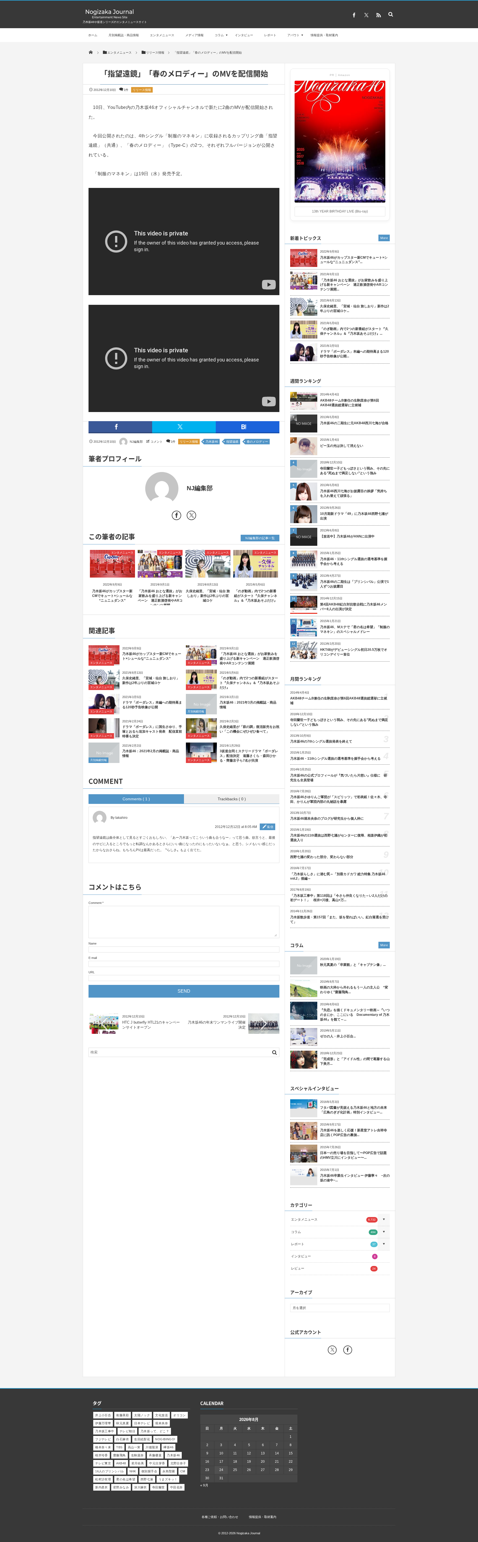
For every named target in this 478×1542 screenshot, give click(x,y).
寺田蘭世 (158, 1487)
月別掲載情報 (196, 711)
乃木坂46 (212, 441)
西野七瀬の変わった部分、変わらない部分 (321, 857)
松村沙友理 (103, 1479)
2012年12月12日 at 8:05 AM (236, 827)
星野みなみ (121, 1487)
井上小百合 (103, 1415)
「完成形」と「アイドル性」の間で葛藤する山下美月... (355, 1061)
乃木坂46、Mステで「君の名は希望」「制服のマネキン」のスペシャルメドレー (355, 629)
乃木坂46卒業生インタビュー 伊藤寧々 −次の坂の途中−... (355, 1178)
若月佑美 (137, 1463)
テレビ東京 (103, 1463)
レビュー (333, 1268)
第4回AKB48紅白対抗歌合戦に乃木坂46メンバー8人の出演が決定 (353, 606)
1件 (126, 89)
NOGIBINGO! (165, 1439)
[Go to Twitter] (191, 516)
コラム (219, 35)
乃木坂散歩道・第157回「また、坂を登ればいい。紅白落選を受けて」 (339, 919)
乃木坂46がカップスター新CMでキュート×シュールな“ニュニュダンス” (112, 595)
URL (92, 972)
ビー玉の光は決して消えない (341, 446)
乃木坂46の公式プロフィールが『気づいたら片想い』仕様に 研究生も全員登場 (338, 777)
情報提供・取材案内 (324, 35)
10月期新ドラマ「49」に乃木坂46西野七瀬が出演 (354, 516)
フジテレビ (103, 1439)
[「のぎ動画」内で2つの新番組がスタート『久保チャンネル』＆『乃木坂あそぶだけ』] (255, 572)
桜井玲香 (101, 1455)
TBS (119, 1447)
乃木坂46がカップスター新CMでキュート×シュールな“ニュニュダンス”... (354, 260)
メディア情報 (194, 35)
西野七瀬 (147, 1479)
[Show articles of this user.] (136, 488)
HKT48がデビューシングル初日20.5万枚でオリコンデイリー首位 (353, 652)
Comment (95, 902)
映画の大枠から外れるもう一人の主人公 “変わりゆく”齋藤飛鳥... (354, 989)
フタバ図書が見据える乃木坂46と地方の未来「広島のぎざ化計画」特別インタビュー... (353, 1110)
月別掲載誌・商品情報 (123, 35)
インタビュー (244, 35)
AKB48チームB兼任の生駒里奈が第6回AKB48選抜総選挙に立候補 (349, 402)
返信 (270, 826)
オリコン (179, 1415)
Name (93, 943)
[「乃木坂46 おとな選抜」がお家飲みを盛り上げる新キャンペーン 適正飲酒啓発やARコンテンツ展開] (160, 572)
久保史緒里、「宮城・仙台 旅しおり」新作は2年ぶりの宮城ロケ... (354, 308)
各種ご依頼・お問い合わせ (220, 1517)
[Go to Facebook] (176, 516)
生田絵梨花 (142, 1439)
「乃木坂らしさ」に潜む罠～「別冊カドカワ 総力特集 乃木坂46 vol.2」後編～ (337, 876)
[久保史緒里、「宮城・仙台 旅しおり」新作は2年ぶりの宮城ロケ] (207, 572)
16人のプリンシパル (109, 1471)
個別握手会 (149, 1471)
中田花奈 (176, 1487)
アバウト (293, 35)
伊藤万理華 (103, 1423)
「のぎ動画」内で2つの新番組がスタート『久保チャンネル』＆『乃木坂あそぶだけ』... (354, 331)
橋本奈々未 (103, 1447)
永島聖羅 (168, 1471)
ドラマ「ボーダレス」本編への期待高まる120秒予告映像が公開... (354, 354)
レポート (270, 35)
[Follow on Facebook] (347, 1350)
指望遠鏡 (232, 441)
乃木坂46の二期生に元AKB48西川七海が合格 (354, 423)
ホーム (92, 35)
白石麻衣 (122, 1439)
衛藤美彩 (122, 1415)
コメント (156, 441)
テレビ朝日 (127, 1431)
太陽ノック (142, 1415)
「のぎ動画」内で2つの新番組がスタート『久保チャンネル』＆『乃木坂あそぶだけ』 (255, 595)
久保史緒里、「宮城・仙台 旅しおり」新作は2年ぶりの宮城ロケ (208, 595)
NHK (132, 1471)
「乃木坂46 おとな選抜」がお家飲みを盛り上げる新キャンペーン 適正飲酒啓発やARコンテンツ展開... (354, 285)
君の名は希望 (125, 1479)
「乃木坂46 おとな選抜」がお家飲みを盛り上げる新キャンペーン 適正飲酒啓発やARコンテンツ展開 (249, 658)
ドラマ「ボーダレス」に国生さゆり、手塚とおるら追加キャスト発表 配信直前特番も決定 (152, 731)
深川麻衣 (140, 1487)
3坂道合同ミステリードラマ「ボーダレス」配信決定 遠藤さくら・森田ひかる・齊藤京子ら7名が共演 (249, 755)
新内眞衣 (101, 1487)
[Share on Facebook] (354, 15)
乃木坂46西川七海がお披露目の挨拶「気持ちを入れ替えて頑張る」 (353, 493)
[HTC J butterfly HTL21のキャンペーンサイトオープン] (104, 1033)
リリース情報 (142, 89)
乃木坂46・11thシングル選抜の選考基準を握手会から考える (353, 561)
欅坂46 (168, 1447)
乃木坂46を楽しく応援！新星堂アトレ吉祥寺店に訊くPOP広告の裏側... (353, 1132)
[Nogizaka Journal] (110, 18)
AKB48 (121, 1463)
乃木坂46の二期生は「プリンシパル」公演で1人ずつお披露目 (354, 584)
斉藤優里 (155, 1455)
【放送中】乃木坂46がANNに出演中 (347, 536)
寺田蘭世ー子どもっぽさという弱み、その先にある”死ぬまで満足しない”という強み (355, 470)
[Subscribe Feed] (378, 15)
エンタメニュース (162, 35)
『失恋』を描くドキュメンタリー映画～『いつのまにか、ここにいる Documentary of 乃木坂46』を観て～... (355, 1014)
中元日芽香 (157, 1463)
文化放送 (161, 1415)
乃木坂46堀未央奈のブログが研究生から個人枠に (327, 818)
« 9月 (204, 1485)
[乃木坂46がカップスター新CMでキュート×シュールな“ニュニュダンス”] (112, 572)
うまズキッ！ (168, 1479)
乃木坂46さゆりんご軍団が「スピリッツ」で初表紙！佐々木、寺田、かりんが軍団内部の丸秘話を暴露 (338, 799)
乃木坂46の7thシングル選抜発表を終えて (321, 741)
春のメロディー (257, 441)
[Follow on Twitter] (366, 15)
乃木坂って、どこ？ (155, 1431)
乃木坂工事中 (104, 1431)
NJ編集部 (136, 441)
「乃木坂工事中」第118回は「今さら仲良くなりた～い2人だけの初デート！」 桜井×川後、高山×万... (339, 898)
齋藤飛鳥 (119, 1455)
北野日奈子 (178, 1463)
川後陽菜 (152, 1447)
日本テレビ (142, 1423)
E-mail (93, 957)
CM (182, 1471)
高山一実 (134, 1447)
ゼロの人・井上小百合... (338, 1036)
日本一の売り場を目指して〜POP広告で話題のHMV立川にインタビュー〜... (353, 1155)
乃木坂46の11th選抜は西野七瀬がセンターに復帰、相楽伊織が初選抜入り (338, 837)
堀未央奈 (161, 1423)
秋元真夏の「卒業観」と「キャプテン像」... (353, 965)
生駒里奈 (137, 1455)
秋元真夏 (122, 1423)
